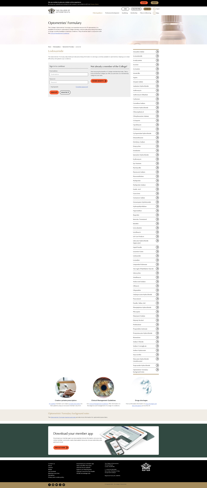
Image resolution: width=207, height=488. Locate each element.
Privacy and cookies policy (56, 477)
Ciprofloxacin (137, 125)
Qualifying (125, 13)
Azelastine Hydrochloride (141, 86)
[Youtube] (56, 484)
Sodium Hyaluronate (139, 350)
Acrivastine (136, 69)
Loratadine (136, 260)
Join (125, 9)
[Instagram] (60, 484)
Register (64, 92)
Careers (50, 467)
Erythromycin (137, 159)
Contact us (51, 463)
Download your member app (85, 463)
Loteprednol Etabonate (140, 264)
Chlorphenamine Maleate (141, 116)
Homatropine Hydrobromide (142, 202)
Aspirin (135, 78)
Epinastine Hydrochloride (141, 155)
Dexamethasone (138, 138)
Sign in (148, 9)
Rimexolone (136, 337)
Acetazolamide (137, 56)
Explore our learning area (83, 469)
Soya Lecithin (137, 355)
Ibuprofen (136, 215)
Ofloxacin (136, 286)
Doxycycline (137, 146)
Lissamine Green (138, 252)
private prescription (74, 404)
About (50, 465)
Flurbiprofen (137, 181)
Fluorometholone (138, 176)
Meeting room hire (53, 473)
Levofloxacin (137, 232)
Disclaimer (51, 475)
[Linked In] (53, 484)
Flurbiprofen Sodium (139, 185)
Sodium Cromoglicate (139, 346)
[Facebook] (49, 484)
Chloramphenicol (138, 112)
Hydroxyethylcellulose (140, 206)
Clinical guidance (97, 13)
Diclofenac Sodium (139, 142)
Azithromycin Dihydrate (140, 95)
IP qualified (52, 404)
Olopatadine (137, 290)
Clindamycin (137, 129)
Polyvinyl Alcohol (138, 320)
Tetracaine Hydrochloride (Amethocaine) (141, 360)
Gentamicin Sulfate (139, 198)
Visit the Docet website (83, 467)
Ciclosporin (136, 120)
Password (52, 79)
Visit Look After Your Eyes (84, 465)
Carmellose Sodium (139, 103)
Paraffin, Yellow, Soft (139, 303)
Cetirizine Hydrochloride (140, 108)
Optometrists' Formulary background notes (140, 371)
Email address (53, 71)
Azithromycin (137, 90)
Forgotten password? (82, 87)
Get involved (52, 471)
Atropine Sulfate (138, 82)
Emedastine (136, 151)
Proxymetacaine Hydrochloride (142, 333)
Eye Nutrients (137, 163)
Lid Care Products (138, 236)
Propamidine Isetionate (140, 329)
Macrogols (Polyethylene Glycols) (143, 269)
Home (49, 46)
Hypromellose (137, 211)
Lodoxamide (137, 256)
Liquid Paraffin (137, 247)
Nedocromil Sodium (139, 282)
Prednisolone (137, 325)
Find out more (60, 447)
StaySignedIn (54, 87)
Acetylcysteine (137, 60)
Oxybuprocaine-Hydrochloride (142, 294)
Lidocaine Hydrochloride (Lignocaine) (140, 242)
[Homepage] (59, 11)
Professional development (112, 13)
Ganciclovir (136, 193)
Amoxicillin (136, 73)
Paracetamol (137, 299)
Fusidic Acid (137, 189)
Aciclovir (135, 65)
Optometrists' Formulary (68, 46)
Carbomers (136, 99)
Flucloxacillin (137, 168)
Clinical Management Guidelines (59, 33)
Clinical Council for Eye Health (85, 471)
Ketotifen (136, 224)
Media (50, 469)
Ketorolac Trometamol (140, 219)
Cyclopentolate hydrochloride (142, 133)
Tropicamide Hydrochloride (141, 365)
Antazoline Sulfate (138, 52)
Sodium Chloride (138, 342)
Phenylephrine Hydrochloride (142, 307)
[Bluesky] (63, 484)
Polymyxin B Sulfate (139, 316)
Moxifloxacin (137, 277)
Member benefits (98, 81)
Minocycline (137, 273)
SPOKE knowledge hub (83, 473)
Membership (133, 13)
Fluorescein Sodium (139, 172)
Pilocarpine (136, 312)
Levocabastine (137, 228)
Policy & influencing (145, 13)
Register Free (136, 9)
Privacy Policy (94, 4)
